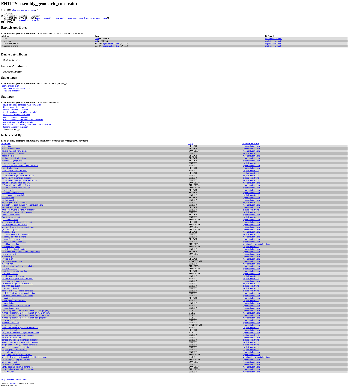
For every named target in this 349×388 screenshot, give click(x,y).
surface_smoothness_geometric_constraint (20, 340)
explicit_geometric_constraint (14, 202)
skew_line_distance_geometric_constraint (20, 327)
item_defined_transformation (14, 249)
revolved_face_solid (10, 322)
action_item (7, 146)
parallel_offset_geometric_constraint (17, 278)
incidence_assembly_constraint (16, 114)
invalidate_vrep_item (11, 244)
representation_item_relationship (16, 305)
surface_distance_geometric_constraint (18, 335)
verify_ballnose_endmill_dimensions (17, 367)
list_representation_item (12, 261)
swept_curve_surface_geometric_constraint (20, 342)
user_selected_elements (12, 352)
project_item (7, 298)
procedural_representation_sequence (17, 295)
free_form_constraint (11, 217)
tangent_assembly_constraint (15, 127)
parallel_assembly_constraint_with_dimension (23, 119)
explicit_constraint (27, 20)
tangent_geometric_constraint (14, 349)
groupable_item (8, 232)
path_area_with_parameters (13, 281)
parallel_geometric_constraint (14, 276)
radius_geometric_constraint (14, 300)
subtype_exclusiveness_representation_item (20, 332)
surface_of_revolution (11, 337)
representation (8, 303)
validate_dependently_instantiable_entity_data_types (24, 357)
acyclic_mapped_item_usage (14, 151)
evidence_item (8, 197)
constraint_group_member (13, 173)
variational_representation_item (16, 88)
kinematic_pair (8, 256)
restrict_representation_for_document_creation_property (26, 313)
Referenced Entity (250, 143)
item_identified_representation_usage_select (21, 251)
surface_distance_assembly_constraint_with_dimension (27, 124)
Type (190, 143)
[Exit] (24, 379)
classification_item (10, 168)
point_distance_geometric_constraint (17, 291)
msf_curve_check (9, 268)
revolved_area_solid (10, 320)
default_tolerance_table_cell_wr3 (16, 183)
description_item (9, 190)
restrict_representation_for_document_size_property (24, 318)
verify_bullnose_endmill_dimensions (18, 369)
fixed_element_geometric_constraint (17, 212)
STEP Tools (12, 383)
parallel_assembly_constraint (15, 117)
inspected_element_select (13, 239)
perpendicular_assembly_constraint (18, 122)
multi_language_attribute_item (15, 271)
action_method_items (11, 148)
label (97, 38)
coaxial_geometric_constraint (14, 170)
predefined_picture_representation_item (19, 293)
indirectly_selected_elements (14, 237)
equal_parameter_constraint (13, 195)
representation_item (273, 38)
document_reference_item (13, 192)
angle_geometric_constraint (13, 153)
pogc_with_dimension (11, 288)
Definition (5, 143)
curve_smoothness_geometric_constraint (19, 180)
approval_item (8, 156)
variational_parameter (11, 364)
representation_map (10, 308)
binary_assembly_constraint (50, 18)
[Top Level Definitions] (11, 379)
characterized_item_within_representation (20, 165)
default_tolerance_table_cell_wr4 (16, 185)
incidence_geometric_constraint (15, 234)
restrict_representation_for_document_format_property (25, 315)
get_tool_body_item (10, 229)
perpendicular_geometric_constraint (17, 283)
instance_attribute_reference (14, 241)
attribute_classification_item (14, 158)
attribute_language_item (12, 161)
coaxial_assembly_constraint (15, 110)
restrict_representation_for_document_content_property (25, 310)
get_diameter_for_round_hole (14, 224)
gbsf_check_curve (10, 219)
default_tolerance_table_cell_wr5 (16, 188)
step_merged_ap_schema (23, 10)
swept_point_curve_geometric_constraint (19, 345)
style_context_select (10, 330)
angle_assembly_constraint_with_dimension (22, 105)
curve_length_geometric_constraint (17, 178)
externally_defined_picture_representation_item (22, 205)
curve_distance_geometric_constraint (18, 175)
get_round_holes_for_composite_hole (18, 227)
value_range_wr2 (9, 362)
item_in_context (9, 254)
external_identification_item (14, 207)
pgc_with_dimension (11, 286)
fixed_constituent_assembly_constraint (87, 18)
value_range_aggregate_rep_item (16, 359)
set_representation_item (12, 325)
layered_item (7, 259)
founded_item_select (11, 214)
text (96, 41)
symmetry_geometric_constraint (15, 347)
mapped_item (7, 264)
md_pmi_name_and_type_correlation (18, 266)
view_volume (8, 372)
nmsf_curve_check (10, 273)
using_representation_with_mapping (17, 354)
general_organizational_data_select (17, 222)
